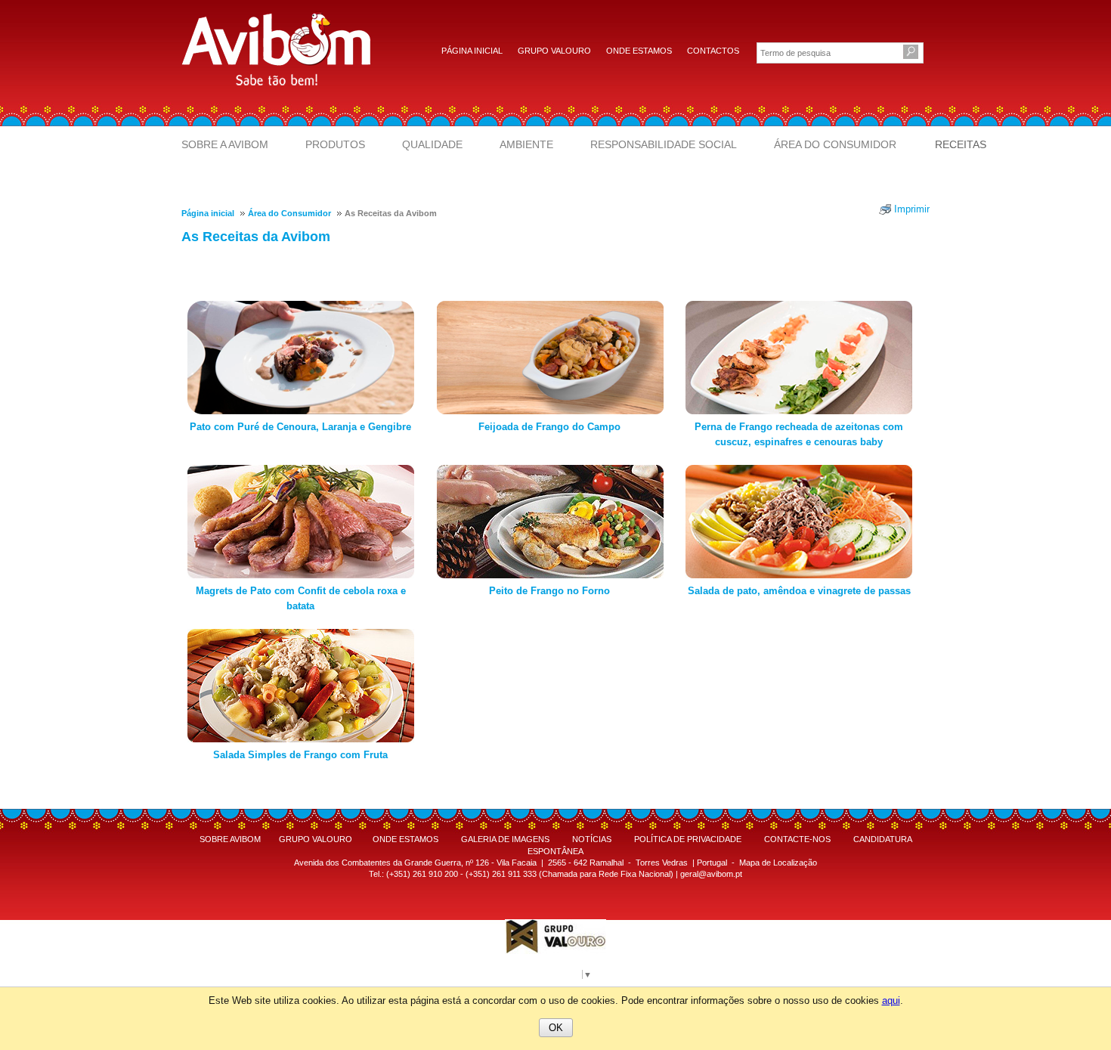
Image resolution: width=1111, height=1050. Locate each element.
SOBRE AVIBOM (230, 839)
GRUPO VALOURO (315, 839)
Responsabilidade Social (663, 144)
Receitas (960, 144)
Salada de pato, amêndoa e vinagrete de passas (799, 590)
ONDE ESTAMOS (405, 839)
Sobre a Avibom (224, 144)
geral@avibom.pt (711, 873)
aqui (891, 1000)
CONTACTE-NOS (797, 839)
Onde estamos (639, 50)
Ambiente (526, 144)
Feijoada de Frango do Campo (549, 426)
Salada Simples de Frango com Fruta (300, 754)
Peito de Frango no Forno (549, 590)
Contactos (713, 50)
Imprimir (912, 209)
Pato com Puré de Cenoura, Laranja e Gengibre (300, 426)
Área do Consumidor (835, 144)
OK (556, 1027)
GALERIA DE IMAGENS (505, 839)
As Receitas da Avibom (255, 236)
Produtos (335, 144)
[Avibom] (276, 48)
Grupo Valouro (554, 50)
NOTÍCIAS (591, 839)
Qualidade (432, 144)
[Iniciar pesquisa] (910, 53)
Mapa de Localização (778, 862)
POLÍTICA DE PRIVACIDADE (687, 839)
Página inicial (472, 50)
